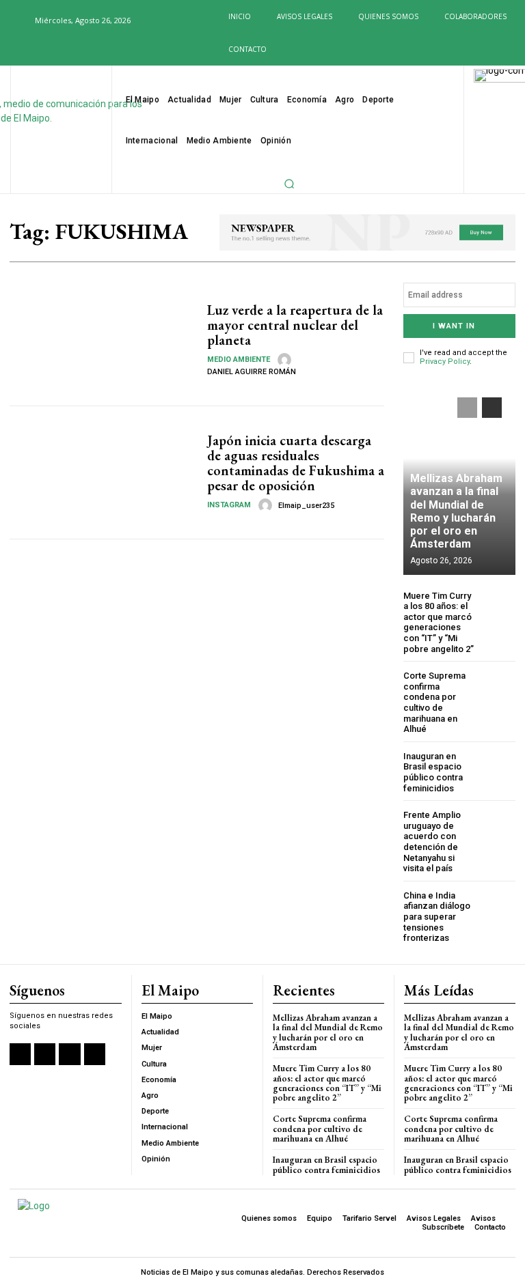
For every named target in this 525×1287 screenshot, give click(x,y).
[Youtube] (80, 50)
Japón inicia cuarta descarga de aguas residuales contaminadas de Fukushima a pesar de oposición (295, 463)
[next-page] (492, 407)
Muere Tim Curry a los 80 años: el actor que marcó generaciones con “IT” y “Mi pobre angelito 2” (438, 622)
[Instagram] (36, 50)
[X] (58, 50)
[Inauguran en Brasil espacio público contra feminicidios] (498, 767)
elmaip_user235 (306, 505)
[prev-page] (467, 407)
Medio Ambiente (238, 359)
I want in (454, 326)
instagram (229, 504)
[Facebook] (14, 50)
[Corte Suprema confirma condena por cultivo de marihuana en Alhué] (498, 687)
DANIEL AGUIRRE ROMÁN (251, 371)
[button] (16, 19)
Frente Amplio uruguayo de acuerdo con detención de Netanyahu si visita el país (432, 841)
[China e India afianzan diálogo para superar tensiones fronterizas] (498, 907)
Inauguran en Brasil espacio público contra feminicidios (433, 772)
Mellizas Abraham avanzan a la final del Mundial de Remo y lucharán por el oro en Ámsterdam (456, 511)
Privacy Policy (445, 361)
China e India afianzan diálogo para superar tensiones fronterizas (436, 916)
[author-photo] (286, 360)
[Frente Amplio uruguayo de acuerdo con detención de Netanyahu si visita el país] (498, 826)
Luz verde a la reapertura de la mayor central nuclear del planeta (295, 325)
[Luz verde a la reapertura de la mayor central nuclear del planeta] (103, 339)
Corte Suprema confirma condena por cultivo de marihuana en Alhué (434, 702)
